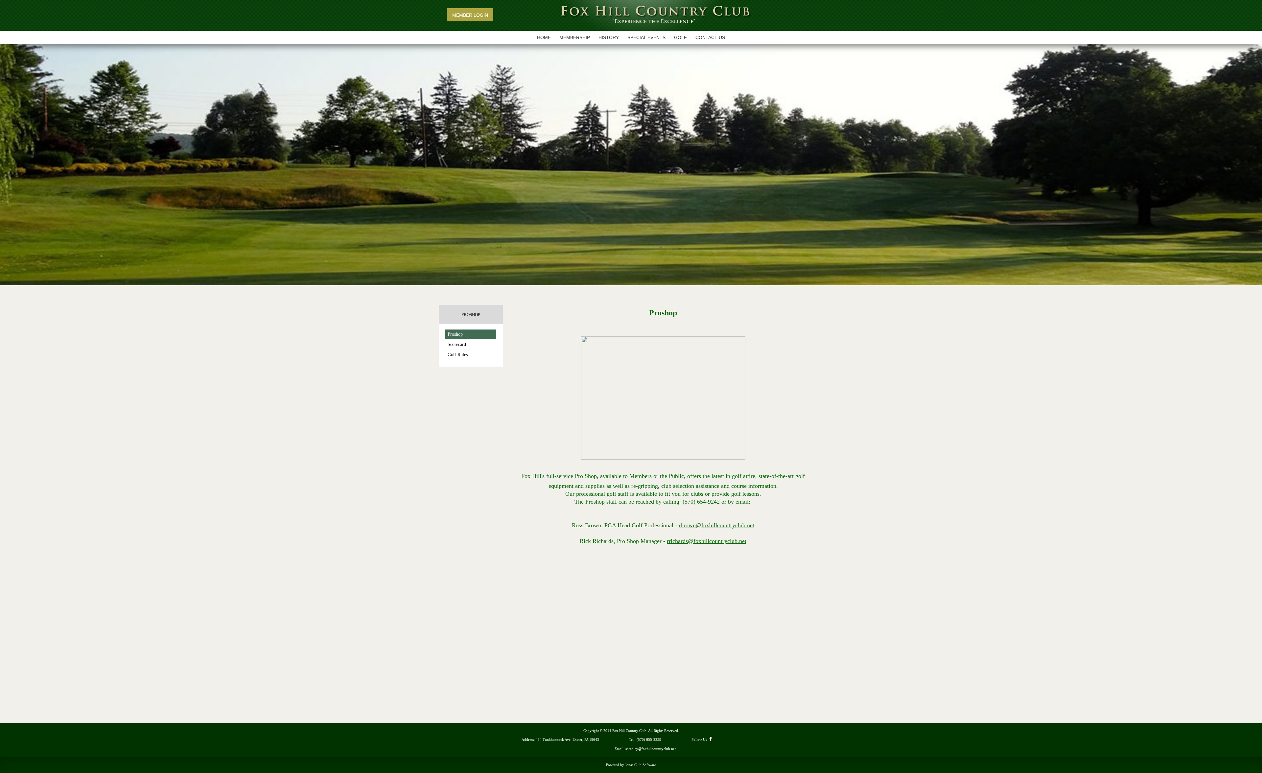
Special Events (646, 37)
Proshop (455, 334)
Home (544, 37)
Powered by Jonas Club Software (631, 765)
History (608, 37)
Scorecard (457, 344)
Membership (574, 37)
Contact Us (710, 37)
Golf (680, 37)
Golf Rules (458, 354)
